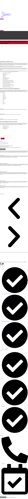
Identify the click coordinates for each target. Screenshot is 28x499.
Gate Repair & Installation (6, 14)
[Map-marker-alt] (3, 264)
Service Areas (3, 15)
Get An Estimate (3, 138)
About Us (4, 12)
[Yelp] (1, 264)
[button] (14, 208)
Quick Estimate (2, 30)
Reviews (2, 16)
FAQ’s (2, 17)
